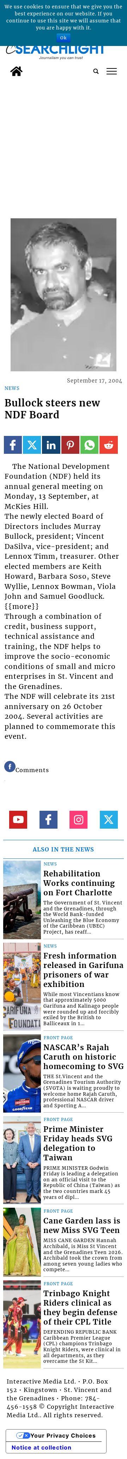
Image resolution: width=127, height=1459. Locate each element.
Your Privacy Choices (63, 1435)
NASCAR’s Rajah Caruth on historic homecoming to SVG (83, 1057)
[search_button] (95, 71)
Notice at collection (42, 1447)
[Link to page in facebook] (13, 445)
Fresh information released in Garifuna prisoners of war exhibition (83, 970)
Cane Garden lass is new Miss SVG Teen (82, 1225)
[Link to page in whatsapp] (89, 445)
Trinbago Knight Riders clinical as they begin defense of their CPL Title (80, 1308)
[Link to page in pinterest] (70, 445)
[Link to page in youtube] (18, 820)
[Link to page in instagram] (78, 820)
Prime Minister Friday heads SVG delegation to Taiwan (78, 1143)
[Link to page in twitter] (32, 445)
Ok (63, 37)
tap (112, 71)
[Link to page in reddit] (108, 445)
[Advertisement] (63, 146)
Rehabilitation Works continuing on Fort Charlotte (79, 883)
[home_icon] (16, 71)
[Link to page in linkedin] (51, 445)
